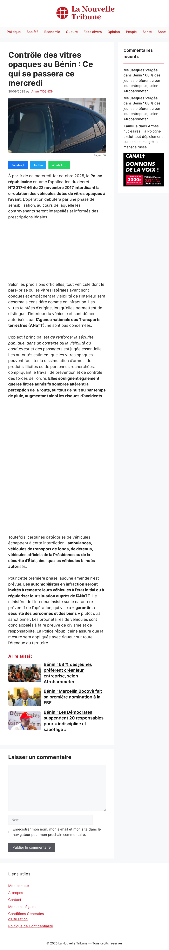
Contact (14, 900)
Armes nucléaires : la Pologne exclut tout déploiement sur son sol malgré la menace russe (143, 136)
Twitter (38, 165)
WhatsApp (59, 165)
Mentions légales (22, 907)
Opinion (114, 32)
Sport (162, 32)
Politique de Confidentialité (30, 926)
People (131, 32)
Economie (52, 32)
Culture (72, 32)
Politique (14, 32)
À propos (15, 893)
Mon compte (18, 886)
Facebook (18, 165)
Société (32, 32)
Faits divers (93, 32)
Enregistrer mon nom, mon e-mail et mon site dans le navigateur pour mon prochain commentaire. (57, 832)
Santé (147, 32)
